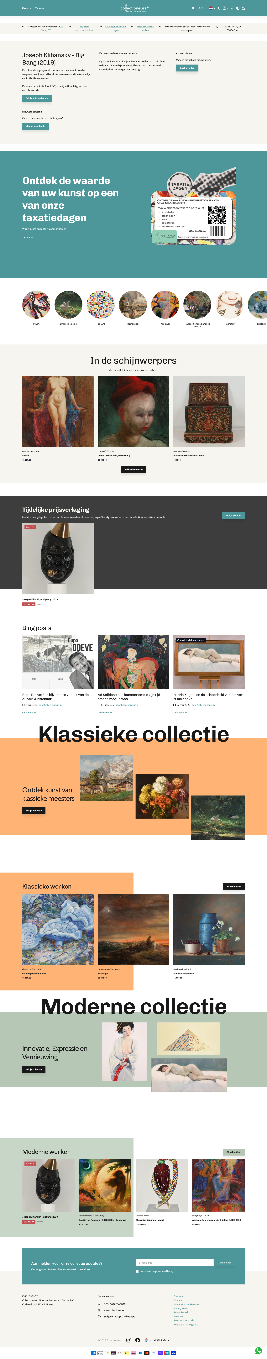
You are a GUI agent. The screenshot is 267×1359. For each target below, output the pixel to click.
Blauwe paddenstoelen (34, 973)
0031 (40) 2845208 (115, 1304)
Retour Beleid (181, 1312)
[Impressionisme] (69, 305)
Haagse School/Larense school (197, 325)
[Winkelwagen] (243, 8)
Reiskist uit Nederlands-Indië (188, 455)
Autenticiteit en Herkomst (187, 1304)
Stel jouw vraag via (119, 1316)
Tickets (26, 237)
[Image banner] (193, 214)
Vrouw (25, 455)
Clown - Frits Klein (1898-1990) (114, 455)
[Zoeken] (232, 8)
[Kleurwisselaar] (219, 8)
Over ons (178, 1296)
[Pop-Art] (101, 305)
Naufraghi (103, 973)
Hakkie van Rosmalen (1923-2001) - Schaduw (102, 1220)
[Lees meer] (226, 8)
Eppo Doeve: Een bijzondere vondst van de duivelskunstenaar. (55, 697)
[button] (239, 305)
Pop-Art (101, 324)
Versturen (179, 1316)
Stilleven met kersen (183, 973)
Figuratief (230, 324)
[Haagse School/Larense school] (197, 305)
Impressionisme (68, 324)
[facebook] (137, 1340)
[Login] (237, 8)
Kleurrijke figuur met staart (150, 1220)
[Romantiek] (133, 305)
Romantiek (132, 324)
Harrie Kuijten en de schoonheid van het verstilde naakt (209, 697)
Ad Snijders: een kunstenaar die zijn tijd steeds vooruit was (129, 697)
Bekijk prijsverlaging (37, 98)
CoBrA (36, 324)
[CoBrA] (36, 305)
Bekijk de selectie (133, 469)
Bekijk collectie (34, 810)
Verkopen (39, 8)
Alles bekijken (234, 886)
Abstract (165, 324)
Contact (178, 1300)
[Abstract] (165, 305)
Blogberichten (187, 68)
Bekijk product (233, 515)
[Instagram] (128, 1340)
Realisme (261, 324)
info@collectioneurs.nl (115, 1310)
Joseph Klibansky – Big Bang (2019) (40, 599)
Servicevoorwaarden (184, 1320)
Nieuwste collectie (35, 126)
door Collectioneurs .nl (50, 704)
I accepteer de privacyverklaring (156, 1271)
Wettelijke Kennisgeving (186, 1324)
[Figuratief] (230, 305)
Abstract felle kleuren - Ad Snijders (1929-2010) (217, 1220)
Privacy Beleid (181, 1308)
